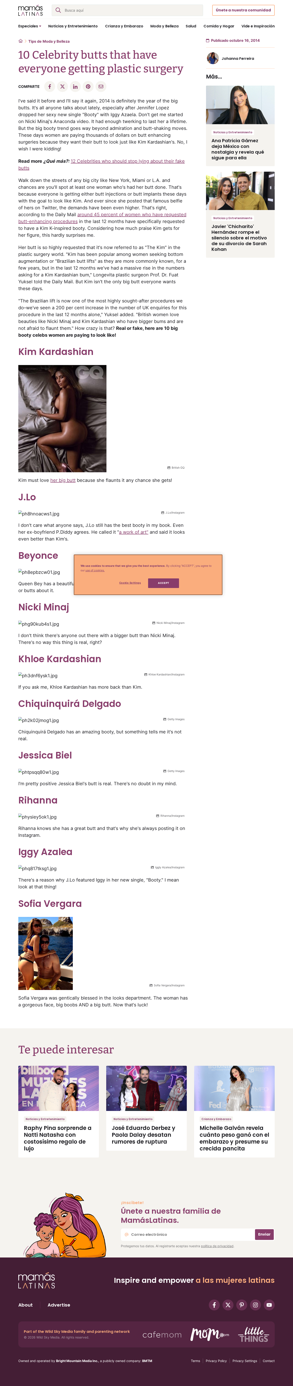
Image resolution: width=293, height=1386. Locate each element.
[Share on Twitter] (62, 86)
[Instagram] (255, 1304)
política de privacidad (217, 1246)
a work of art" (133, 532)
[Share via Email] (100, 86)
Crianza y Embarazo (216, 1119)
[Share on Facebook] (49, 86)
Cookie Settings (130, 582)
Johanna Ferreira (238, 58)
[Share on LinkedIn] (75, 86)
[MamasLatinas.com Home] (30, 10)
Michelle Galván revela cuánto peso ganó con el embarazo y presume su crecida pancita (234, 1138)
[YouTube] (269, 1304)
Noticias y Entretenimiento (232, 132)
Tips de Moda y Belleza (49, 41)
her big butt (63, 480)
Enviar (264, 1234)
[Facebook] (214, 1304)
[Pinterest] (241, 1304)
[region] (148, 574)
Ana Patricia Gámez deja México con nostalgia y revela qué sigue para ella (238, 149)
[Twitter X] (227, 1304)
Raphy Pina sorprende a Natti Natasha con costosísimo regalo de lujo (58, 1138)
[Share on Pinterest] (88, 86)
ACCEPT (163, 583)
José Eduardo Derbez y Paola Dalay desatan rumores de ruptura (143, 1134)
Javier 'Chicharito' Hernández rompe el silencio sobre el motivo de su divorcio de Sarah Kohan (239, 237)
